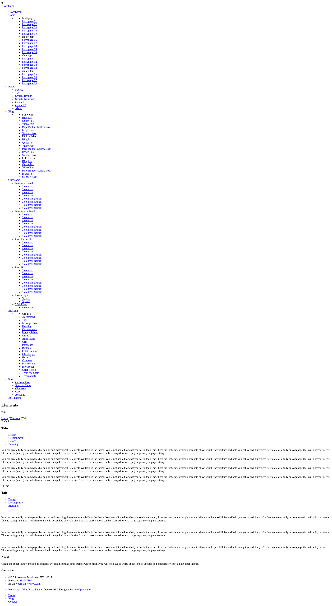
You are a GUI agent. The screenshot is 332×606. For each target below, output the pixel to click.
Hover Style (21, 295)
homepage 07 (29, 42)
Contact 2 (20, 105)
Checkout (20, 388)
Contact (12, 601)
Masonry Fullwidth (25, 211)
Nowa (7, 5)
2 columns (27, 186)
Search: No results (25, 99)
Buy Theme (14, 397)
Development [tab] (15, 502)
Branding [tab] (13, 505)
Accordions (28, 316)
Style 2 (26, 301)
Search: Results (23, 95)
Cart (17, 391)
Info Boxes (28, 366)
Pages (11, 86)
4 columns (27, 192)
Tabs (24, 319)
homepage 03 (29, 27)
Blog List (27, 117)
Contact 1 (20, 102)
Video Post (28, 123)
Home (11, 14)
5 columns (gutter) (32, 207)
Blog (11, 111)
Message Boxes (30, 323)
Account (20, 394)
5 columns (27, 195)
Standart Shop (23, 385)
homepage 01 (29, 21)
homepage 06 (29, 39)
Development (15, 437)
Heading (26, 326)
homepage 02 (29, 24)
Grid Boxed (21, 267)
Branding (13, 444)
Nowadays (14, 589)
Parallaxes (27, 344)
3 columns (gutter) (32, 201)
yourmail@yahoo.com (28, 583)
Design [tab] (12, 499)
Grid (24, 341)
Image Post (28, 130)
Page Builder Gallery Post (36, 127)
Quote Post (28, 120)
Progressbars (29, 363)
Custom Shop (22, 382)
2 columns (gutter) (32, 198)
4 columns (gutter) (32, 204)
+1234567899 (24, 580)
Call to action (29, 351)
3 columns (27, 189)
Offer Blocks (29, 369)
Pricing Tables (30, 332)
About (18, 108)
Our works (14, 179)
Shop (11, 379)
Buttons (26, 347)
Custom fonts (29, 329)
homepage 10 (29, 52)
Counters (27, 360)
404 (17, 92)
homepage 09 (29, 49)
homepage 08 (29, 46)
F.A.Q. (19, 89)
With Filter (21, 304)
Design (12, 434)
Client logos (28, 354)
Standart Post (29, 133)
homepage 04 (29, 30)
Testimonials (29, 375)
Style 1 (26, 298)
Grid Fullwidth (23, 239)
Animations (28, 338)
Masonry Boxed (24, 183)
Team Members (30, 372)
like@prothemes (82, 589)
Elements (13, 310)
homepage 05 (29, 33)
